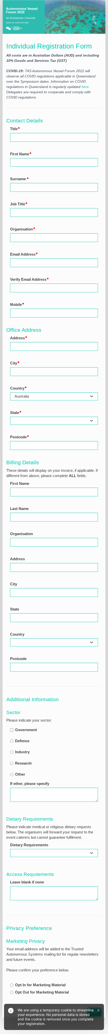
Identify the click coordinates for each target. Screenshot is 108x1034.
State (14, 413)
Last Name (19, 509)
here (85, 87)
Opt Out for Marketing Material (42, 992)
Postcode (18, 437)
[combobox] (54, 396)
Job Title (17, 204)
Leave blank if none (27, 882)
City (13, 363)
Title (14, 129)
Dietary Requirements (29, 845)
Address (17, 338)
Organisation (21, 229)
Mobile (16, 305)
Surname (18, 179)
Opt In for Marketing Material (40, 985)
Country (17, 388)
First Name (19, 154)
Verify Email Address (28, 279)
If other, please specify (29, 784)
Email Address (22, 254)
